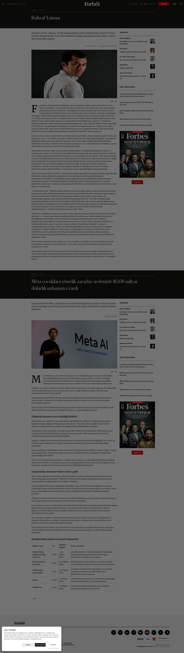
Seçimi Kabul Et (40, 644)
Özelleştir (53, 644)
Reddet (28, 644)
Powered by (52, 648)
